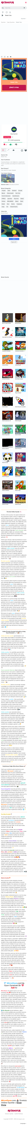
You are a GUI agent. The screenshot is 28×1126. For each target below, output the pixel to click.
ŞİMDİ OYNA (14, 87)
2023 (9, 191)
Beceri (3, 193)
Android (14, 191)
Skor (8, 204)
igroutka (10, 199)
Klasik (22, 199)
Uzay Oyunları (14, 134)
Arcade (20, 191)
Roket (3, 204)
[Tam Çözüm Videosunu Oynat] (8, 178)
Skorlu (13, 204)
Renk (21, 201)
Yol (7, 207)
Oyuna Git (14, 242)
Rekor (16, 201)
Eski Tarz (18, 193)
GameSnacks (16, 196)
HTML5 (3, 199)
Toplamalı (19, 204)
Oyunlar (23, 19)
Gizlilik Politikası (18, 1114)
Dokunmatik (10, 193)
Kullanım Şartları (9, 1114)
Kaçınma (16, 199)
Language (23, 1123)
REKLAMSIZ (10, 201)
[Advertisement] (14, 40)
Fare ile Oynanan (6, 196)
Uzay (3, 207)
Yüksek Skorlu (13, 207)
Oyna (14, 239)
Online (3, 201)
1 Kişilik (3, 191)
